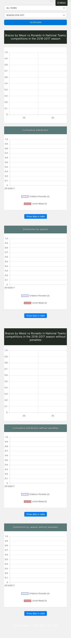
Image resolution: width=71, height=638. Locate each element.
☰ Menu (61, 3)
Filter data (35, 22)
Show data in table (35, 216)
